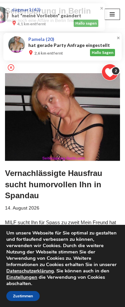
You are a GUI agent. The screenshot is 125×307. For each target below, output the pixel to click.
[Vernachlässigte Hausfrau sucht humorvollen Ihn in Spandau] (62, 117)
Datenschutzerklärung (30, 271)
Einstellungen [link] (21, 277)
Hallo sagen (104, 23)
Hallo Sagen (102, 52)
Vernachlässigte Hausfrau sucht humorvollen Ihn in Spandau (53, 184)
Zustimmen (23, 296)
